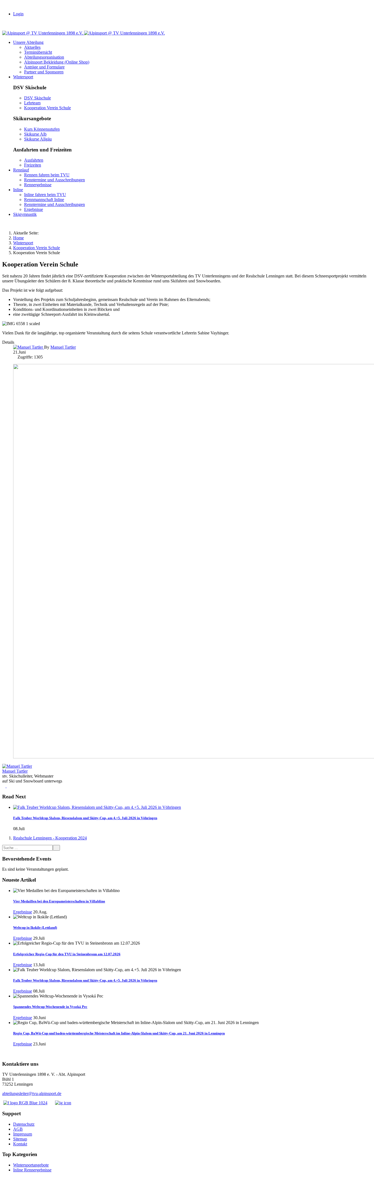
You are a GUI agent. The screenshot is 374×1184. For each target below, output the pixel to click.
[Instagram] (8, 786)
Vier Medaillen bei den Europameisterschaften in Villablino (59, 901)
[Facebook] (4, 786)
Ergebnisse (22, 912)
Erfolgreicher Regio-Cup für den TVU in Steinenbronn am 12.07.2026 (66, 954)
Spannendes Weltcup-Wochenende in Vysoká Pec (50, 1007)
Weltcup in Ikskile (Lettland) (35, 927)
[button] (28, 42)
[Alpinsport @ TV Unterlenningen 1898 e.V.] (83, 33)
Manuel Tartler (15, 771)
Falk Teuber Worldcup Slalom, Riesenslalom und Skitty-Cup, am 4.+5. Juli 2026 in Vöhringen (85, 818)
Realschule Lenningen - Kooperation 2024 (50, 838)
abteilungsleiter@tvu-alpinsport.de (31, 1093)
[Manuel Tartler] (28, 347)
